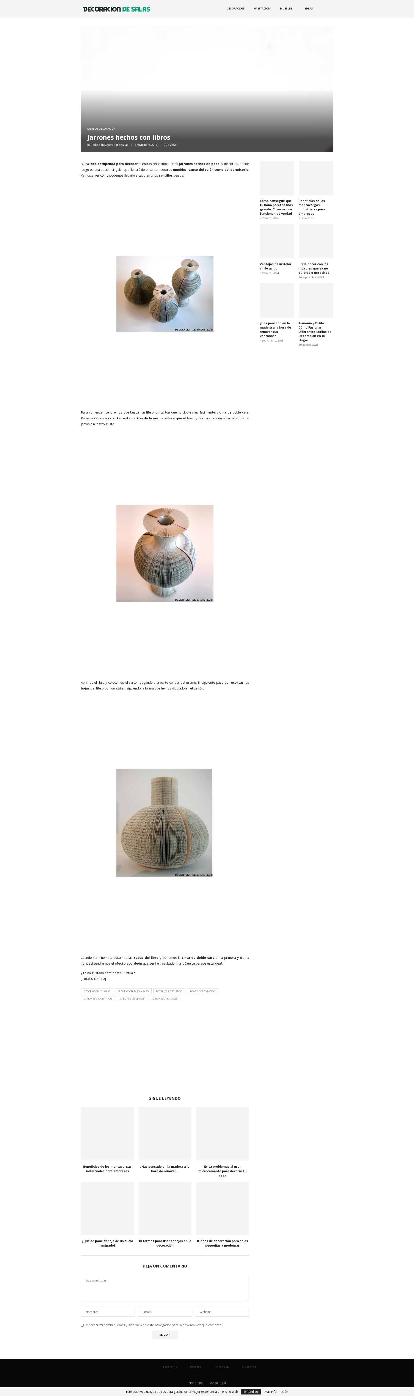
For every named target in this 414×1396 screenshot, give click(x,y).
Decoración (235, 8)
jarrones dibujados (131, 998)
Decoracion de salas (97, 991)
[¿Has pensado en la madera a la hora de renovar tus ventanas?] (165, 1134)
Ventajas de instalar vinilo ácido (275, 266)
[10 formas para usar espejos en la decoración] (165, 1208)
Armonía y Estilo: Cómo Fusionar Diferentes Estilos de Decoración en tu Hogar (315, 331)
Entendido (251, 1392)
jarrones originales (164, 998)
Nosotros (195, 1382)
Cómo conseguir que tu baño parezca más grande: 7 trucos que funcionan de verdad (276, 207)
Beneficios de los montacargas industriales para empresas (107, 1168)
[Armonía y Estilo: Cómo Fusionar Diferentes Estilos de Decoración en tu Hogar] (316, 300)
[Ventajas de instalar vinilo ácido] (277, 241)
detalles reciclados (169, 991)
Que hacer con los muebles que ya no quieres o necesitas (314, 268)
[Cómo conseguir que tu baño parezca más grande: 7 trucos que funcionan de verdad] (277, 178)
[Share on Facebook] (160, 1082)
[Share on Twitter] (164, 1082)
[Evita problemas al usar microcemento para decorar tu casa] (222, 1134)
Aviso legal (218, 1382)
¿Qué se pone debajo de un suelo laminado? (107, 1243)
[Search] (331, 8)
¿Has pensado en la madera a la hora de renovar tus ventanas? (275, 329)
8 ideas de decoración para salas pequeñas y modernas (222, 1243)
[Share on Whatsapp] (168, 1082)
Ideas (309, 8)
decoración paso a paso (133, 991)
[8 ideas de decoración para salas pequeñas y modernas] (222, 1208)
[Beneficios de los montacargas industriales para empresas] (107, 1134)
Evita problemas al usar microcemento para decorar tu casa (222, 1170)
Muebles (286, 8)
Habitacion (262, 8)
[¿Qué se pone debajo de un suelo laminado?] (107, 1208)
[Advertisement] (165, 221)
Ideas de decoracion (203, 991)
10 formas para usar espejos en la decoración (164, 1243)
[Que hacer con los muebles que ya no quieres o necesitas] (316, 241)
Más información (276, 1391)
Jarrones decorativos (98, 998)
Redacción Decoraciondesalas (109, 145)
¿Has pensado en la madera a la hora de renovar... (165, 1168)
